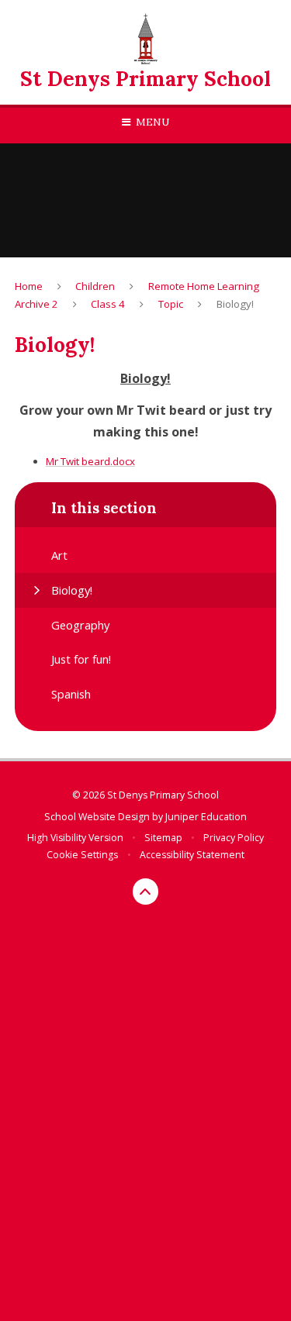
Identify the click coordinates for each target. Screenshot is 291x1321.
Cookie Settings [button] (82, 854)
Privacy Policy (233, 837)
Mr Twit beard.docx (90, 461)
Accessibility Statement (192, 854)
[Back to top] (146, 891)
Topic (170, 304)
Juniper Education (206, 816)
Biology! (235, 304)
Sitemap (163, 837)
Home (29, 286)
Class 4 (108, 304)
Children (95, 286)
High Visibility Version (75, 837)
